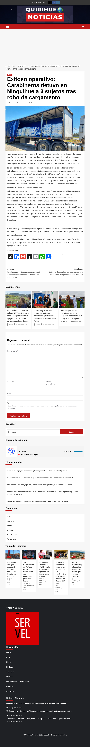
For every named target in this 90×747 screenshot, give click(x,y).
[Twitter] (50, 2)
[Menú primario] (7, 26)
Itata (9, 305)
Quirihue (11, 103)
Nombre (11, 381)
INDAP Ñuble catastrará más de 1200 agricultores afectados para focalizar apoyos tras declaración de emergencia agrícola (18, 316)
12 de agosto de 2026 (48, 324)
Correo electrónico (51, 382)
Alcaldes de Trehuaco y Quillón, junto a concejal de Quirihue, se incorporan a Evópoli (39, 485)
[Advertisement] (45, 45)
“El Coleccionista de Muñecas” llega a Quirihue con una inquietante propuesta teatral (40, 478)
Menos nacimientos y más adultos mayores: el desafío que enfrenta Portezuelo (37, 501)
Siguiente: (66, 272)
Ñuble (9, 74)
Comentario (12, 351)
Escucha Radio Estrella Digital (17, 682)
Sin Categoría (12, 534)
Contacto (10, 691)
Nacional (10, 521)
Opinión (10, 530)
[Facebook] (54, 2)
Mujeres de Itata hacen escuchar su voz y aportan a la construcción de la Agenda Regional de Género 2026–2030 (42, 493)
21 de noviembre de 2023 (24, 103)
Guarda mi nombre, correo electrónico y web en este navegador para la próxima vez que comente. (43, 407)
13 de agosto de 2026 (21, 324)
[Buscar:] (33, 431)
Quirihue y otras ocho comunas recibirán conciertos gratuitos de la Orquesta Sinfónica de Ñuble (45, 316)
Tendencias (11, 539)
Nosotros (10, 686)
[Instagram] (58, 2)
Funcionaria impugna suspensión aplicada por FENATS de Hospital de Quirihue (37, 471)
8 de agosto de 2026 (75, 321)
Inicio (8, 652)
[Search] (83, 26)
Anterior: (24, 273)
